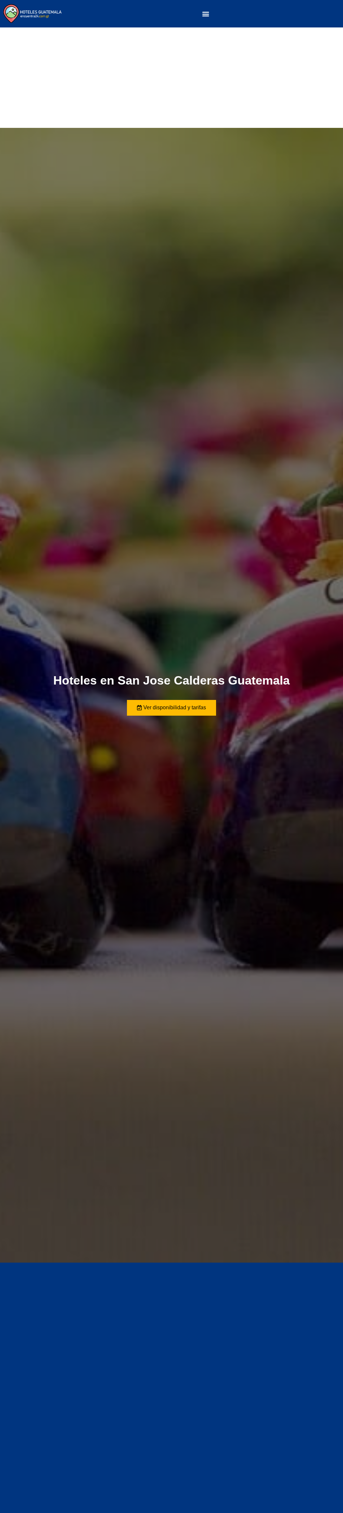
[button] (205, 13)
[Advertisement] (171, 78)
